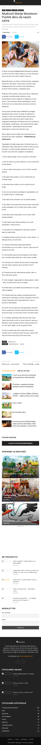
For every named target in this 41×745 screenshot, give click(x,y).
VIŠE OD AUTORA (23, 371)
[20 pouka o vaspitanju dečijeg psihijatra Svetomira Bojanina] (6, 386)
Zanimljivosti (24, 739)
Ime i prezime (6, 612)
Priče (10, 7)
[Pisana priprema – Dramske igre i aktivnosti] (20, 490)
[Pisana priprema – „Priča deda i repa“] (20, 466)
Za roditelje (14, 10)
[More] (28, 37)
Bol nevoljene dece (19, 412)
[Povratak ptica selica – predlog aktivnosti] (20, 513)
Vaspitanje (21, 10)
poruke (22, 344)
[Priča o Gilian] (6, 405)
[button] (3, 2)
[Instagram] (23, 662)
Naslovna (4, 7)
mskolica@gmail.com (26, 656)
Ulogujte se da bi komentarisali (20, 443)
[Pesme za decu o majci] (6, 685)
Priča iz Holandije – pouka (31, 364)
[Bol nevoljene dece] (6, 414)
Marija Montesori (13, 344)
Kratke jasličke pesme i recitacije (23, 674)
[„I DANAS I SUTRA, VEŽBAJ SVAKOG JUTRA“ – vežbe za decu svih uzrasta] (6, 396)
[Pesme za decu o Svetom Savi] (6, 694)
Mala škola (7, 32)
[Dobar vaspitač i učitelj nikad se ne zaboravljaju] (6, 563)
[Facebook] (18, 662)
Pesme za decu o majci (20, 683)
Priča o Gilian (17, 403)
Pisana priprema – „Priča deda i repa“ (18, 474)
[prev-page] (18, 431)
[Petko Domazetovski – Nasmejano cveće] (6, 591)
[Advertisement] (20, 539)
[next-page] (21, 431)
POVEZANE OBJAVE (9, 371)
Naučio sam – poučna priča (10, 364)
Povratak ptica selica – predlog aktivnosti (20, 521)
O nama (16, 739)
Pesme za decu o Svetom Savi (23, 692)
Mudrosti (16, 7)
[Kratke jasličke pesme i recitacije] (6, 676)
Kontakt (31, 739)
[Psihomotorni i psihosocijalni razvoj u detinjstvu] (6, 582)
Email (3, 619)
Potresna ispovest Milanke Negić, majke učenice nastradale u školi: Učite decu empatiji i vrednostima (24, 423)
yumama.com (11, 341)
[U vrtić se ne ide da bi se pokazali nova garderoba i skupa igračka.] (6, 377)
